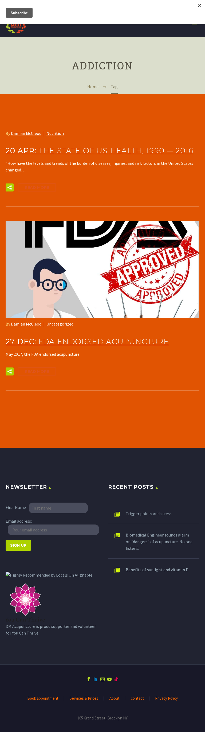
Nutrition (55, 133)
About (114, 698)
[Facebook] (88, 679)
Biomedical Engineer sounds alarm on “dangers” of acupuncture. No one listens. (159, 541)
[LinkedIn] (95, 679)
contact (137, 698)
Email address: (19, 521)
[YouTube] (109, 679)
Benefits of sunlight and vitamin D (157, 569)
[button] (10, 187)
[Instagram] (102, 679)
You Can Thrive (25, 633)
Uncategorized (59, 324)
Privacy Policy (166, 698)
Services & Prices (84, 698)
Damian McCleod (26, 133)
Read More (37, 187)
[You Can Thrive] (26, 602)
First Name (16, 507)
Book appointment (42, 698)
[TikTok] (116, 679)
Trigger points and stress (149, 513)
